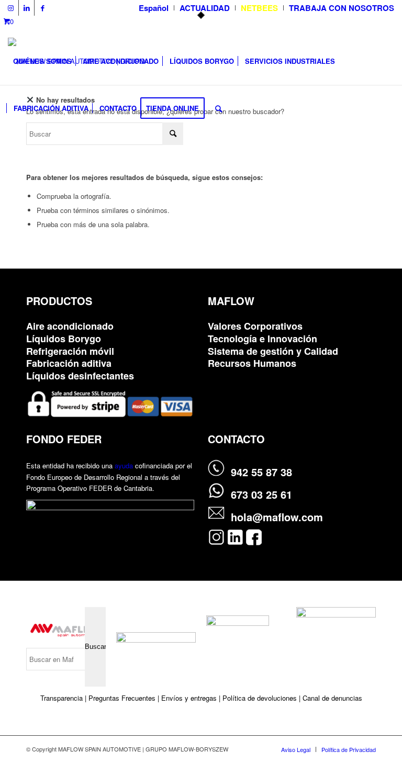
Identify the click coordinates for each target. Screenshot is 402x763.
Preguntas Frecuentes (121, 698)
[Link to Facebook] (42, 8)
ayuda (124, 465)
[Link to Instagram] (10, 8)
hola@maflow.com (277, 516)
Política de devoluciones (259, 698)
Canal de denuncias (332, 698)
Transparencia (62, 698)
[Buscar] (218, 108)
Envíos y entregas (190, 698)
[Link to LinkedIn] (26, 8)
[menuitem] (153, 7)
